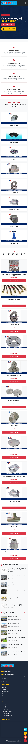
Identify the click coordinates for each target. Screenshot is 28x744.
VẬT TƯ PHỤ (14, 159)
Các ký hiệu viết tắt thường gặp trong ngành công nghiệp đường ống (16, 605)
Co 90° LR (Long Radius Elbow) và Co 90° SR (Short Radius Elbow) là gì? (17, 569)
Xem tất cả (24, 565)
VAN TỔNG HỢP (14, 243)
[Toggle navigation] (25, 3)
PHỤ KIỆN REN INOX (14, 176)
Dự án (3, 693)
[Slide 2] (14, 37)
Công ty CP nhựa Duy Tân (13, 623)
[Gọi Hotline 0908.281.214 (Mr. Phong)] (25, 740)
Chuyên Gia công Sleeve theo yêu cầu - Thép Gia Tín (14, 275)
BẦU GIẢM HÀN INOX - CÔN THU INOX (14, 552)
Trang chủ (4, 687)
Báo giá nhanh (10, 29)
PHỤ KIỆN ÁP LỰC (14, 226)
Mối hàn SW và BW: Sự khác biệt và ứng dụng (16, 598)
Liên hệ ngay (9, 25)
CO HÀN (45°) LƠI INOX (14, 501)
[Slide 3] (16, 37)
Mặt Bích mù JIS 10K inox (14, 400)
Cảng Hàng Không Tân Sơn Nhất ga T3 (16, 651)
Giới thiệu (4, 689)
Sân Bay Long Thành (12, 616)
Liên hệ (3, 698)
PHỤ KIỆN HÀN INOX (14, 209)
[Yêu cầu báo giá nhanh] (25, 733)
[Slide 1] (12, 37)
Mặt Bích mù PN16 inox (14, 425)
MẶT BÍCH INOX (14, 192)
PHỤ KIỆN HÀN (14, 142)
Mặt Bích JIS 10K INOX (14, 324)
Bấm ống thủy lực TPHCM (14, 299)
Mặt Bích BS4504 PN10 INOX (14, 350)
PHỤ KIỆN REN (14, 125)
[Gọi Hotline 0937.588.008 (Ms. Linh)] (25, 737)
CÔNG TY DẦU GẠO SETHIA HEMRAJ (16, 644)
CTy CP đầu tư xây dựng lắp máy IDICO (16, 637)
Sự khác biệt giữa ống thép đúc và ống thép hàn (17, 590)
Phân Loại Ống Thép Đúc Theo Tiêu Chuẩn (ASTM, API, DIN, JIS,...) (17, 576)
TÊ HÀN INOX (14, 526)
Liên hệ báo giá (14, 280)
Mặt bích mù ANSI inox (14, 451)
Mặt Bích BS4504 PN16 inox (14, 375)
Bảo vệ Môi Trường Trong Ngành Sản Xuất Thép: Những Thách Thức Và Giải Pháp (17, 583)
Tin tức (3, 695)
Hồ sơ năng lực (5, 691)
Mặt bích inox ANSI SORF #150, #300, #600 (14, 476)
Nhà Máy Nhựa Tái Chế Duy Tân (15, 630)
